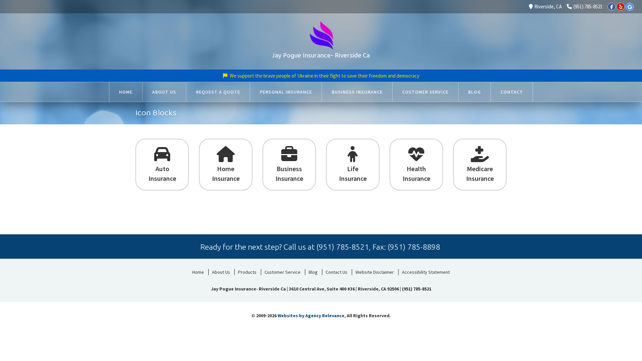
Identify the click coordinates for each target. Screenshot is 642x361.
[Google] (630, 7)
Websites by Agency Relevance (311, 316)
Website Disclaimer (374, 272)
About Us (221, 272)
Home (198, 272)
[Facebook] (612, 7)
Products (247, 272)
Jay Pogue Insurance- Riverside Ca (321, 55)
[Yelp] (621, 7)
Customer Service (282, 272)
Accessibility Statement (426, 272)
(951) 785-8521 (588, 6)
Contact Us (336, 272)
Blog (313, 272)
